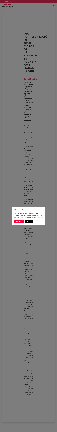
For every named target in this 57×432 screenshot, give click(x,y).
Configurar (37, 221)
